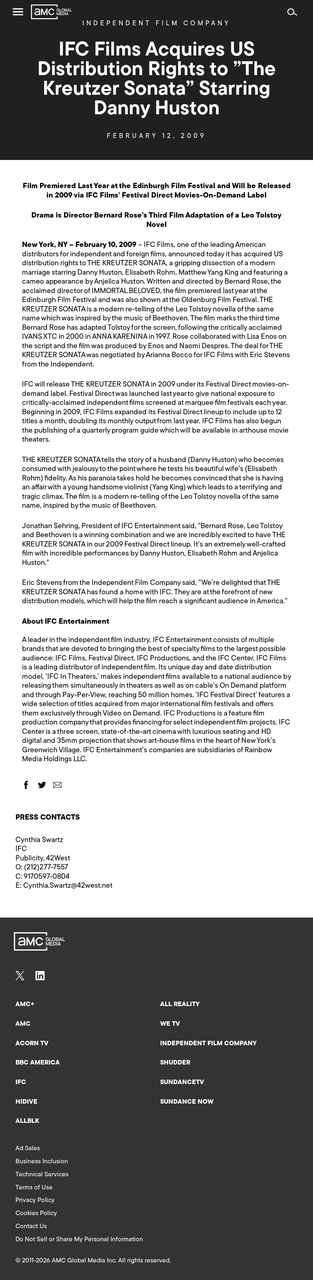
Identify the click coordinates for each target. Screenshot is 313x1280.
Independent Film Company (208, 1043)
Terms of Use (34, 1187)
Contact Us (31, 1226)
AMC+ (24, 1004)
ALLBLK (27, 1121)
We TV (170, 1024)
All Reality (180, 1004)
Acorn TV (31, 1043)
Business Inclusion (41, 1161)
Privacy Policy (35, 1200)
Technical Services (41, 1174)
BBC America (37, 1063)
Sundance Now (187, 1102)
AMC (23, 1024)
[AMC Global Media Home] (51, 11)
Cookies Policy (36, 1213)
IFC (20, 1082)
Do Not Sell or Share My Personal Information (79, 1239)
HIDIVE (26, 1102)
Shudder (175, 1063)
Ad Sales (27, 1148)
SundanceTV (182, 1082)
